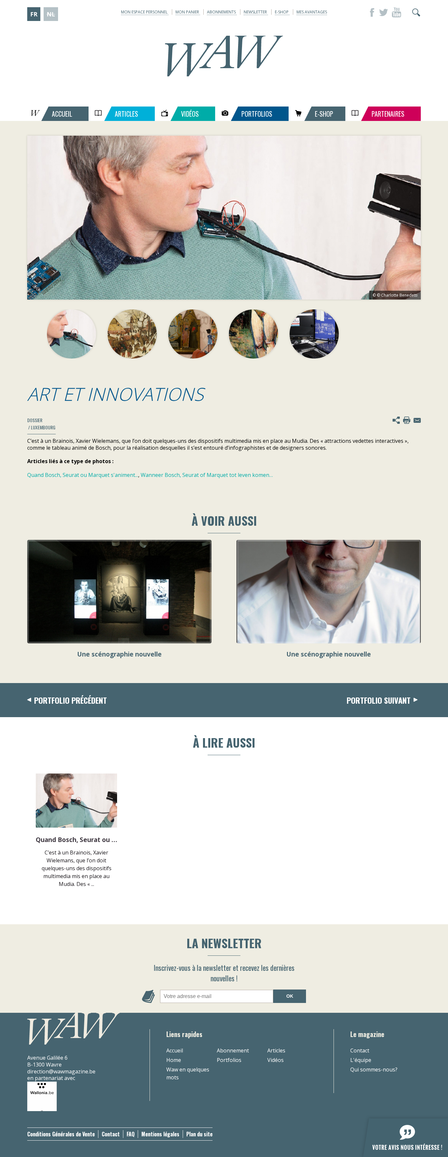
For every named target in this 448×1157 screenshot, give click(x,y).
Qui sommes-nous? (373, 1069)
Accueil (174, 1050)
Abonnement (233, 1050)
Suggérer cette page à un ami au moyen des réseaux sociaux (396, 420)
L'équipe (360, 1060)
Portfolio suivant (379, 700)
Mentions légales (160, 1134)
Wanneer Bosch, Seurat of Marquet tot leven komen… (207, 475)
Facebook (370, 12)
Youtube (396, 12)
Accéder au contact (417, 420)
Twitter (383, 12)
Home (173, 1060)
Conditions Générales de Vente (61, 1134)
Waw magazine (224, 56)
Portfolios (229, 1060)
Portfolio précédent (70, 700)
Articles (276, 1050)
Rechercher (416, 12)
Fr (33, 14)
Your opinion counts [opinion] (402, 1134)
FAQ (130, 1134)
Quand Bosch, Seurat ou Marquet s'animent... (82, 475)
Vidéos (275, 1060)
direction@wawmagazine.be (61, 1071)
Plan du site (199, 1134)
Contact (359, 1050)
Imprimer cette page (406, 420)
